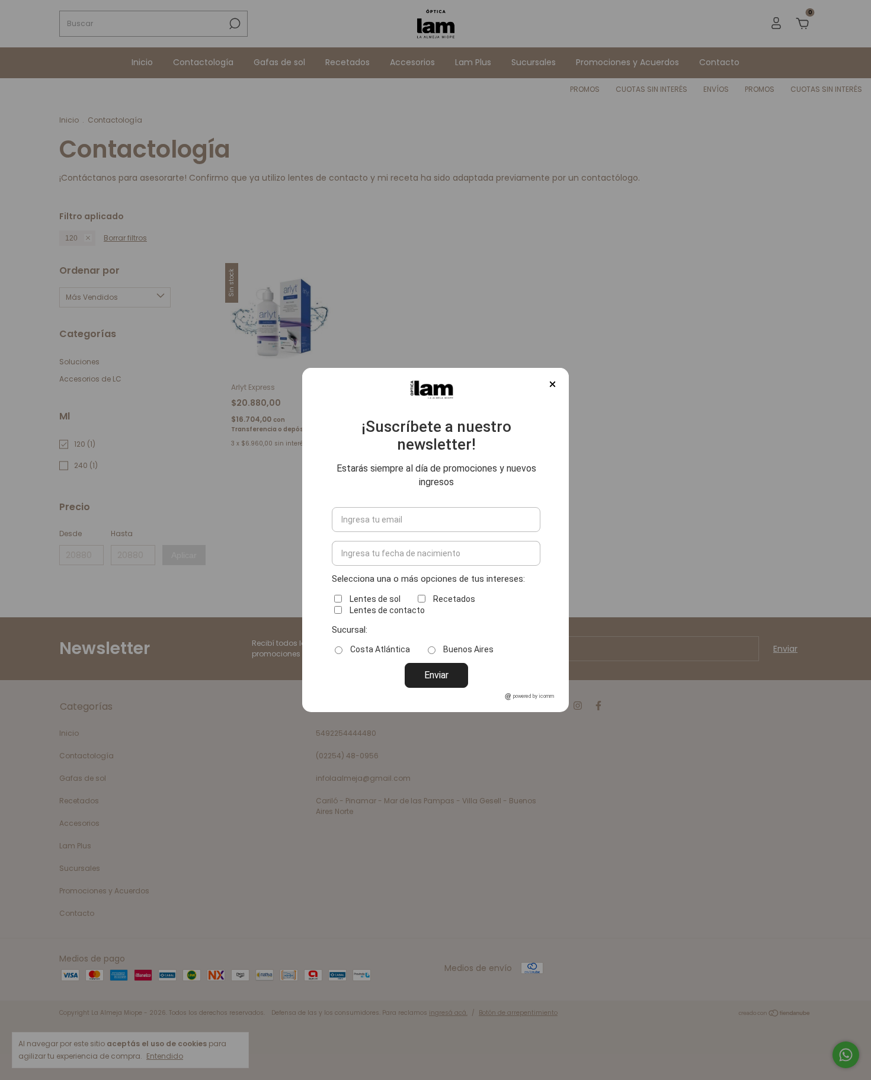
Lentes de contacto (387, 610)
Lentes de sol (375, 599)
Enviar (436, 675)
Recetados (454, 599)
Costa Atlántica (380, 649)
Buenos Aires (468, 649)
